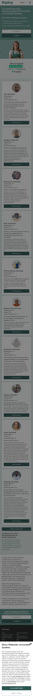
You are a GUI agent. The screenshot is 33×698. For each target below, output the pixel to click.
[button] (16, 693)
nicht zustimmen (17, 676)
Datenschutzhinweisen (9, 683)
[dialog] (16, 670)
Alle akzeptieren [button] (16, 688)
